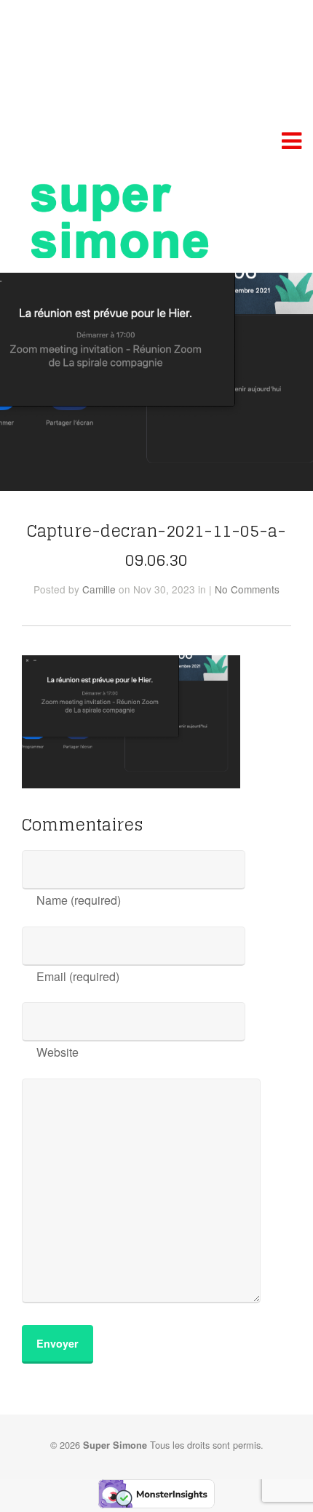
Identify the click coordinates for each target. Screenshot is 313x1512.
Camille (99, 589)
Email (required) (77, 976)
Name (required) (78, 900)
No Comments (247, 589)
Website (57, 1052)
